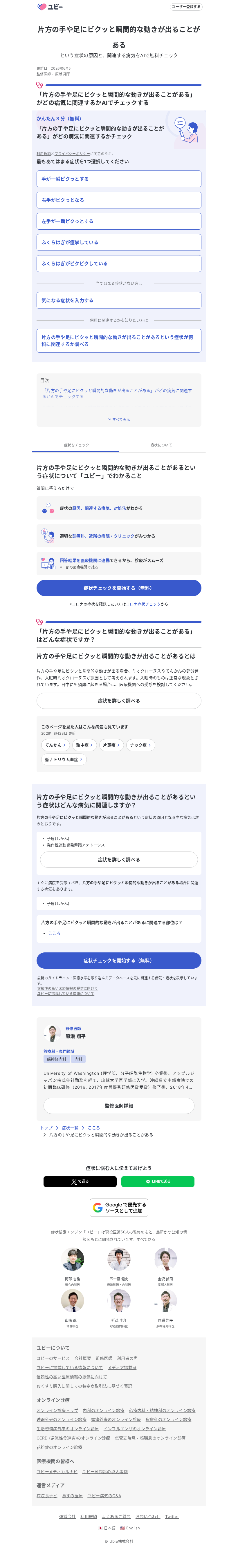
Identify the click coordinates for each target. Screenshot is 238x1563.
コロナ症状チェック (143, 604)
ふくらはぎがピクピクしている (75, 263)
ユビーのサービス (53, 1358)
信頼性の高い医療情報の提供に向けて (67, 988)
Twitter (172, 1516)
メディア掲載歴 (122, 1367)
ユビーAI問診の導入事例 (105, 1471)
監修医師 (104, 1358)
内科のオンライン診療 (103, 1410)
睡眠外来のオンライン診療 (61, 1419)
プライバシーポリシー (72, 154)
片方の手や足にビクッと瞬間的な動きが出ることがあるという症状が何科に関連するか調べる (117, 340)
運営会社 (67, 1516)
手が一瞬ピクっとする (65, 179)
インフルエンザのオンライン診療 (135, 1428)
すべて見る (145, 1239)
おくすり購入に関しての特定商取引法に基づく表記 (84, 1386)
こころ (54, 933)
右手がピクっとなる (63, 200)
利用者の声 (127, 1358)
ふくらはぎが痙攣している (70, 242)
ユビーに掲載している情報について (65, 994)
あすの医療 (72, 1495)
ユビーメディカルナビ (57, 1471)
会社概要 (83, 1358)
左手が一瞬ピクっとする (68, 221)
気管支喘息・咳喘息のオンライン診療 (150, 1437)
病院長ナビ (47, 1495)
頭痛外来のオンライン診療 (116, 1419)
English (130, 1528)
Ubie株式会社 (121, 1541)
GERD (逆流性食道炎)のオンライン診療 (73, 1437)
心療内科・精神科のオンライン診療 (162, 1410)
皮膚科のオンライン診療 (169, 1419)
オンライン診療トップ (57, 1410)
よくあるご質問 (116, 1516)
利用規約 (44, 154)
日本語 (107, 1528)
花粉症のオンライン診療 (59, 1447)
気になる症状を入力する (68, 300)
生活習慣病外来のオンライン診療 (68, 1428)
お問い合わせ (148, 1516)
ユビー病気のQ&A (104, 1495)
